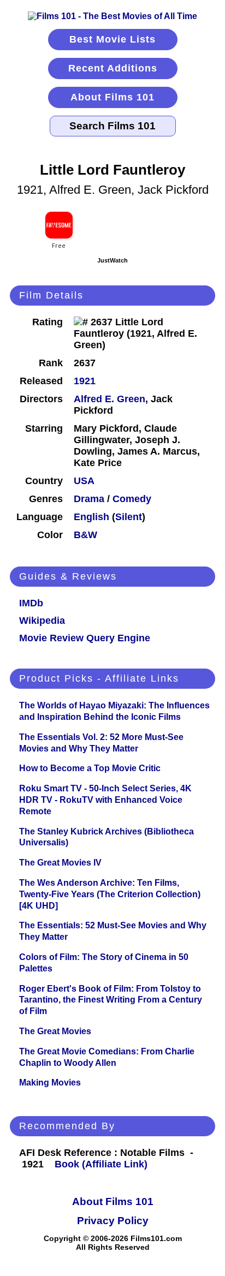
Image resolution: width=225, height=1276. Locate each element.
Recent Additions (112, 68)
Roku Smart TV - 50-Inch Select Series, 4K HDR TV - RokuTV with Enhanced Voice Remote (105, 800)
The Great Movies (55, 1031)
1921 (85, 380)
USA (84, 480)
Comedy (131, 498)
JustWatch (112, 260)
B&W (85, 534)
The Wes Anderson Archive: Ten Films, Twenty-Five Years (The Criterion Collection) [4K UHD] (109, 894)
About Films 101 (112, 97)
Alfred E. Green (109, 398)
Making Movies (50, 1082)
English (91, 516)
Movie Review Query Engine (84, 638)
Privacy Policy (113, 1220)
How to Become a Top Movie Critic (90, 768)
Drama (89, 498)
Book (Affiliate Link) (101, 1164)
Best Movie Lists (112, 39)
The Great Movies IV (60, 862)
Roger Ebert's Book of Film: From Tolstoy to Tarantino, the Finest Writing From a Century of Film (110, 1000)
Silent (128, 516)
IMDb (31, 603)
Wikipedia (42, 620)
